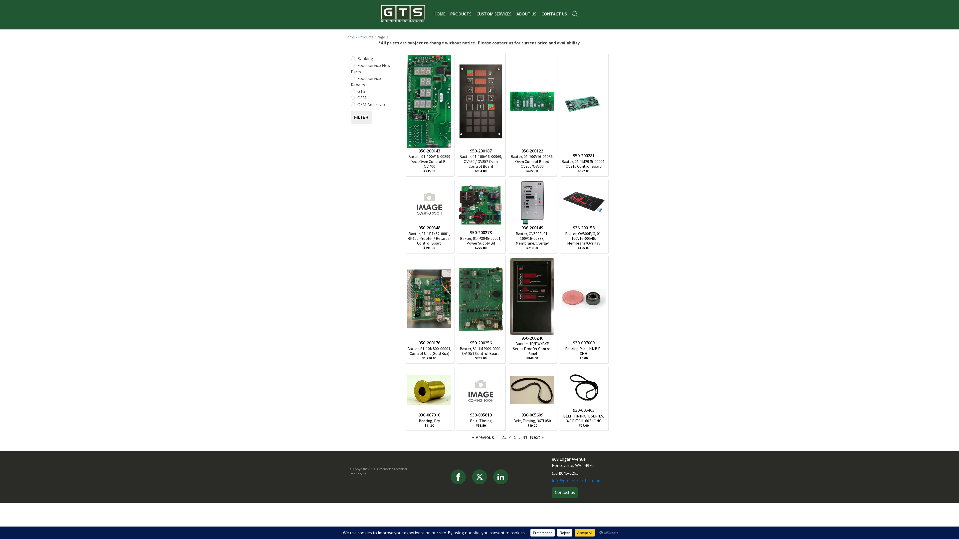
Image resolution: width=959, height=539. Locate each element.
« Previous (483, 437)
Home (439, 14)
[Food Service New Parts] (353, 65)
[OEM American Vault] (353, 104)
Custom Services (494, 14)
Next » (537, 437)
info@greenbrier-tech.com (576, 480)
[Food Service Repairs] (353, 78)
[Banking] (353, 58)
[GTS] (353, 91)
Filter (361, 117)
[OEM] (353, 98)
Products (461, 14)
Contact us (565, 492)
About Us (526, 14)
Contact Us (554, 14)
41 (524, 437)
